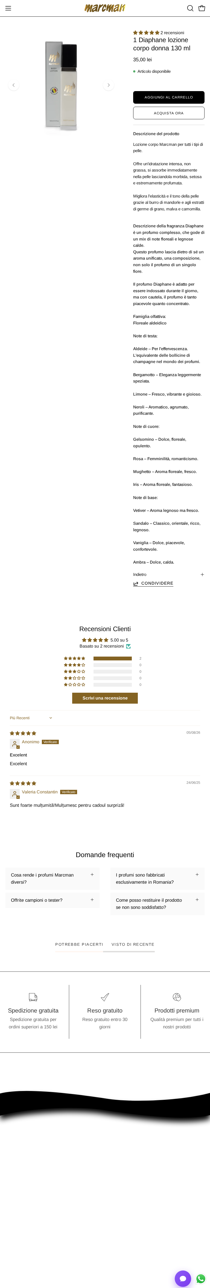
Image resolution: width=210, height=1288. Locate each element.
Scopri (11, 1214)
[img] (23, 733)
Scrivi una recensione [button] (105, 698)
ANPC (116, 1232)
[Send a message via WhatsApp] (200, 1278)
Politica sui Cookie (24, 1242)
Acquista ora (169, 113)
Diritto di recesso (22, 1251)
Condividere (157, 583)
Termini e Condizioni (25, 1232)
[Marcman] (105, 8)
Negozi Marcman (127, 1223)
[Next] (108, 85)
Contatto (119, 1214)
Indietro (139, 574)
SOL (114, 1242)
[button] (190, 8)
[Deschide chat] (183, 1278)
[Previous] (13, 85)
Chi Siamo (16, 1223)
